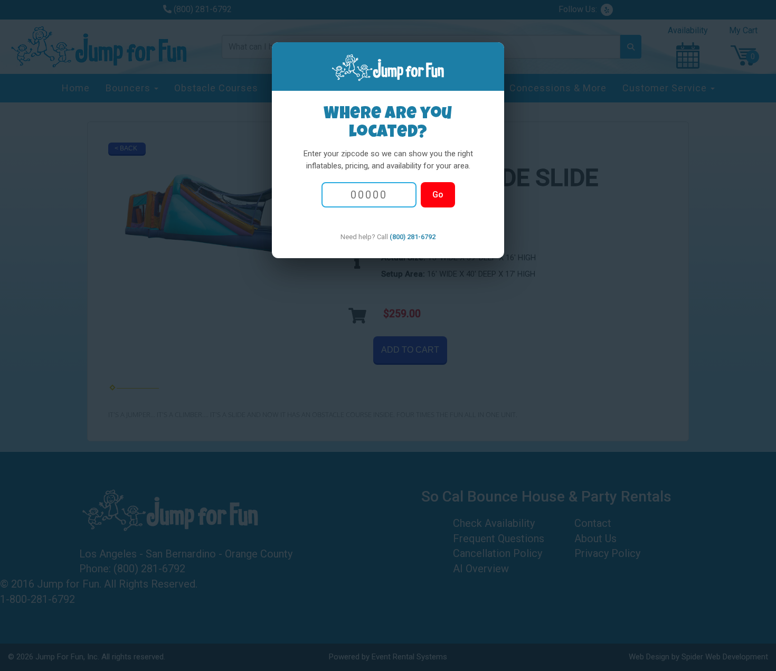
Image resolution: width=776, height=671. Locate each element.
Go (437, 195)
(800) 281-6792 (413, 237)
